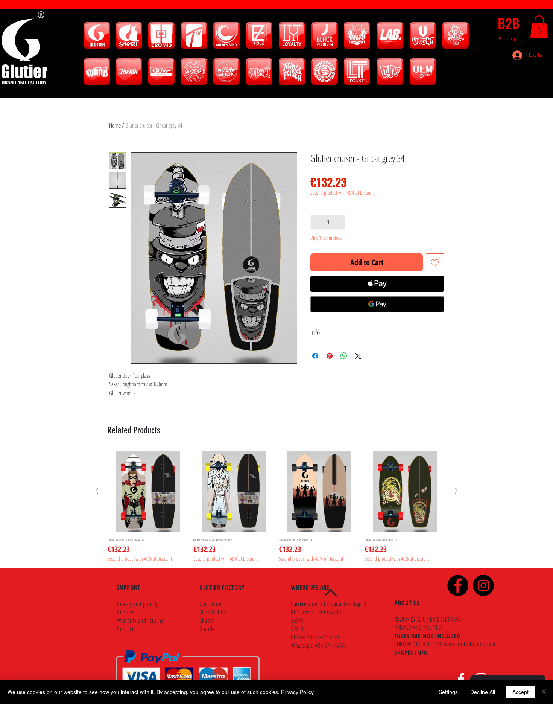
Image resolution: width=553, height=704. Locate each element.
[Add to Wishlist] (435, 262)
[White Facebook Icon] (461, 679)
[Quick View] (148, 491)
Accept (520, 692)
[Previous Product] (96, 490)
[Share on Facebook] (315, 355)
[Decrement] (316, 222)
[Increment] (338, 222)
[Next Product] (456, 490)
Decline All (482, 692)
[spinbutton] (327, 222)
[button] (539, 26)
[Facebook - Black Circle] (457, 585)
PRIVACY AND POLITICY (418, 627)
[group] (276, 506)
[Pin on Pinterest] (329, 355)
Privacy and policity (138, 604)
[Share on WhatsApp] (343, 355)
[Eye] (97, 35)
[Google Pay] (377, 304)
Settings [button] (448, 692)
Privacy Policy (297, 692)
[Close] (543, 692)
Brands (206, 629)
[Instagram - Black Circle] (483, 585)
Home (115, 125)
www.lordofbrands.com (469, 644)
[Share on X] (358, 355)
